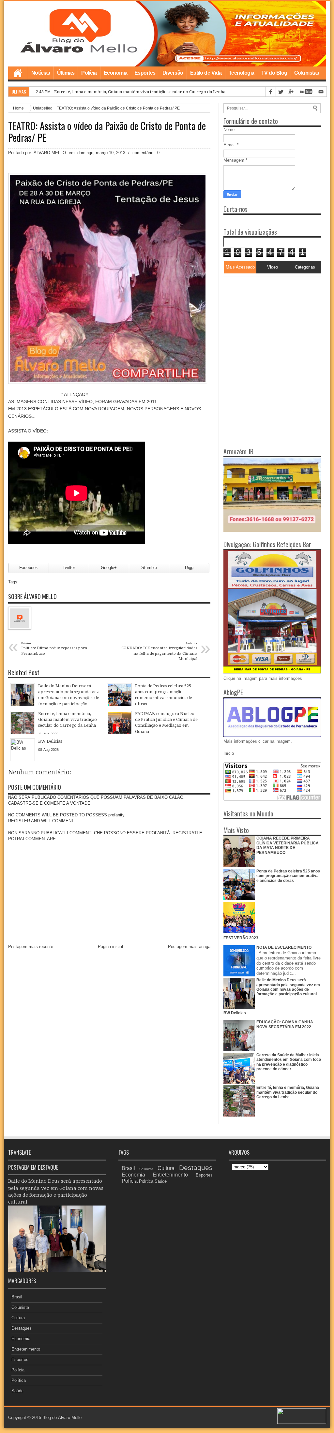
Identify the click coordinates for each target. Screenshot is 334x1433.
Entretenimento (25, 1349)
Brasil (16, 1296)
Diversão (172, 73)
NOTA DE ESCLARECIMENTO (283, 947)
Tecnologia (241, 73)
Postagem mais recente (30, 946)
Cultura (18, 1317)
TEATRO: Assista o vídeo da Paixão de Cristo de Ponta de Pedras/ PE (107, 131)
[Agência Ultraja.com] (301, 1422)
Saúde (17, 1390)
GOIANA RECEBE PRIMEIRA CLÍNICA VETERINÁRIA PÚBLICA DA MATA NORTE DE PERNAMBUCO (287, 845)
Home (18, 73)
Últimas (66, 73)
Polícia (89, 73)
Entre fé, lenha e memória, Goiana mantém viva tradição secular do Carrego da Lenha (139, 91)
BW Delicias (234, 1013)
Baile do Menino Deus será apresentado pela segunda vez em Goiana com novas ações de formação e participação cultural (288, 987)
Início (228, 753)
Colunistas (306, 73)
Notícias (40, 73)
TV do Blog (274, 73)
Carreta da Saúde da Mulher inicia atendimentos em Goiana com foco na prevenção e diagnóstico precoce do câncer (288, 1062)
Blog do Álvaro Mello (62, 1417)
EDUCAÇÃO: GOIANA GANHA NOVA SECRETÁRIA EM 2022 (284, 1024)
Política (18, 1380)
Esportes (145, 73)
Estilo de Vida (206, 73)
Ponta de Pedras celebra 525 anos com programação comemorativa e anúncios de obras (288, 876)
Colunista (20, 1307)
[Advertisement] (264, 317)
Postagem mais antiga (189, 946)
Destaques (21, 1328)
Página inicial (110, 946)
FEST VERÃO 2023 (240, 938)
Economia (116, 73)
